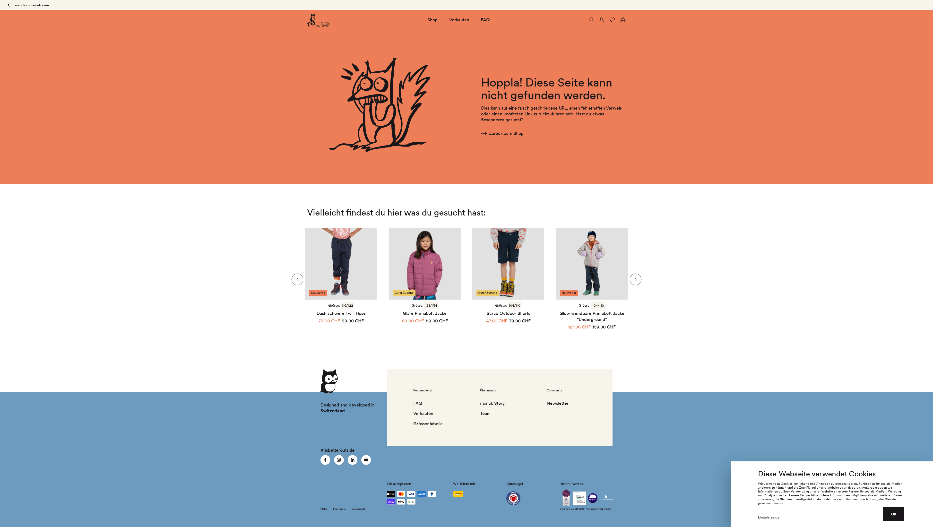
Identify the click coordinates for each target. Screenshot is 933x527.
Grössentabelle (428, 423)
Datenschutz (358, 508)
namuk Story (492, 403)
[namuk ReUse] (318, 20)
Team (485, 413)
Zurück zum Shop (506, 133)
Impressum (339, 508)
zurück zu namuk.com (32, 5)
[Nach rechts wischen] (297, 279)
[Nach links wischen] (635, 279)
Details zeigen (769, 517)
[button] (592, 20)
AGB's (323, 508)
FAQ (417, 403)
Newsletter (558, 403)
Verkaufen (423, 413)
